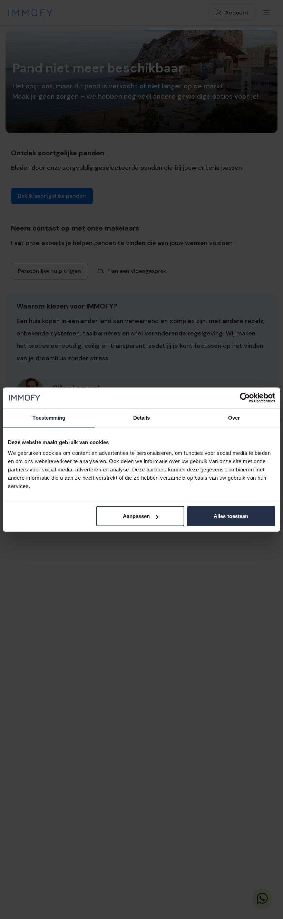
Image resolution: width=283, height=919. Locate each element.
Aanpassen (136, 516)
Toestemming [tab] (48, 417)
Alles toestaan (231, 516)
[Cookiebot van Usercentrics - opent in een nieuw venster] (245, 397)
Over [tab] (234, 417)
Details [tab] (141, 417)
